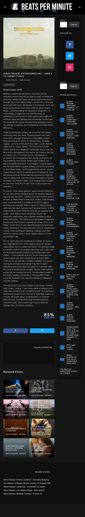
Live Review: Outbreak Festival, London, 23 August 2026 (73, 208)
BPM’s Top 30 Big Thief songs (73, 277)
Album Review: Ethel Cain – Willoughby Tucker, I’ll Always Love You (72, 291)
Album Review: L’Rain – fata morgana (72, 266)
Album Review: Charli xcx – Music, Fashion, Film (73, 194)
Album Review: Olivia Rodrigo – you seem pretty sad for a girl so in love (73, 177)
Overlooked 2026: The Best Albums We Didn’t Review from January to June (73, 333)
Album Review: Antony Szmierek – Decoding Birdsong (72, 149)
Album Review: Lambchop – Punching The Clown (72, 120)
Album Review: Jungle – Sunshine (71, 318)
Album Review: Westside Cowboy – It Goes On (72, 106)
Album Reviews (9, 84)
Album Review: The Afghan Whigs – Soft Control (73, 134)
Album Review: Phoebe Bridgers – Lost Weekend (72, 252)
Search (63, 20)
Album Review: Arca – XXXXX (73, 162)
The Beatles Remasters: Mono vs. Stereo (68, 371)
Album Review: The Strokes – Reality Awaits (72, 236)
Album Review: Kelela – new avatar (73, 306)
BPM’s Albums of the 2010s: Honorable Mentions (72, 359)
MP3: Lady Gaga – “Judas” (71, 347)
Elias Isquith (12, 80)
